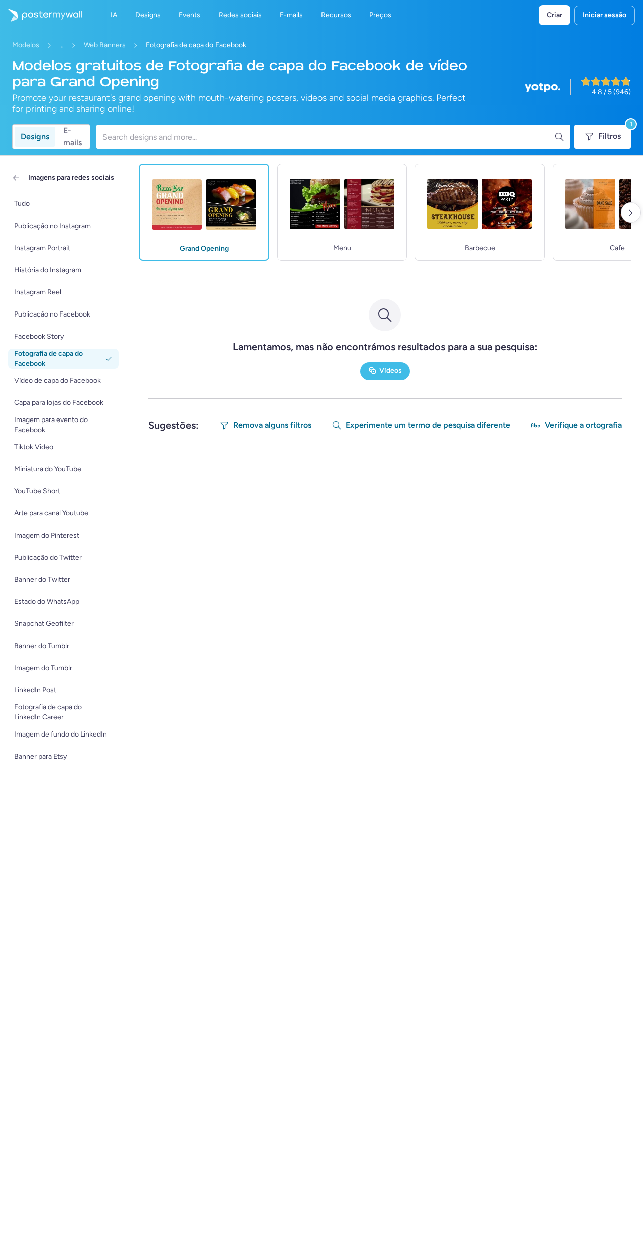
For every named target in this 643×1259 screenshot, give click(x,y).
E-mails (72, 137)
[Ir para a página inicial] (41, 15)
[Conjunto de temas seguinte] (631, 212)
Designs (35, 136)
